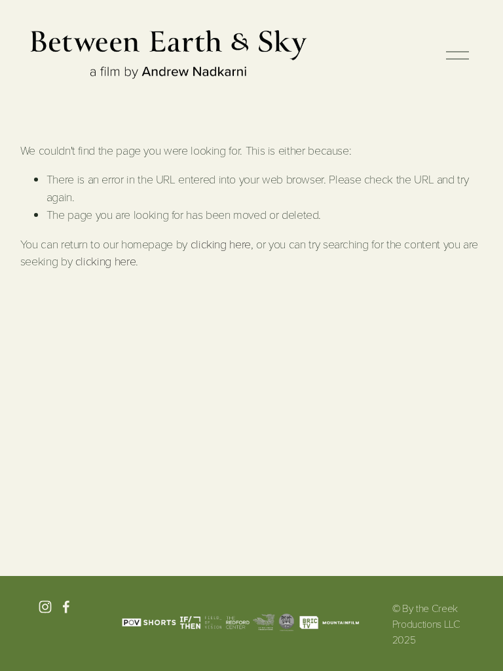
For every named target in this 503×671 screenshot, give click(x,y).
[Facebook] (66, 606)
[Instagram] (45, 606)
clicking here (221, 244)
